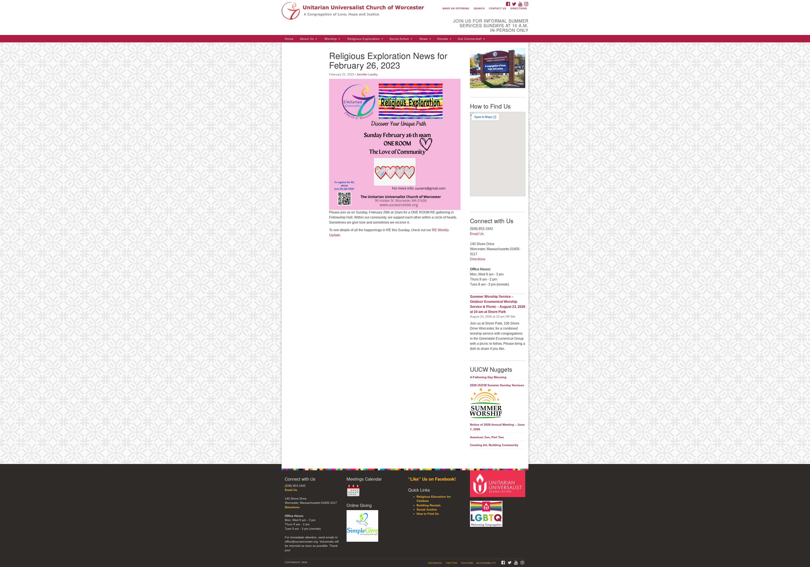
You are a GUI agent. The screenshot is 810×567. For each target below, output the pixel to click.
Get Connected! (470, 38)
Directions (518, 8)
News (423, 38)
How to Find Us (428, 513)
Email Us (477, 234)
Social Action (399, 38)
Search (479, 8)
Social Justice (427, 509)
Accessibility (486, 563)
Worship (330, 38)
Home (289, 38)
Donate (443, 38)
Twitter (451, 563)
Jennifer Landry (367, 74)
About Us (307, 38)
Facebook (435, 563)
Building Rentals (429, 505)
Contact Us (497, 8)
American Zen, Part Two (487, 437)
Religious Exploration (363, 38)
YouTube (467, 563)
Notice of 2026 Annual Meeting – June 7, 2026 (497, 427)
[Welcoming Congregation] (487, 511)
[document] (405, 253)
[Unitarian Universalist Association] (498, 483)
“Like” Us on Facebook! (432, 479)
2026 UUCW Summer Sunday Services (497, 385)
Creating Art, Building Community (494, 445)
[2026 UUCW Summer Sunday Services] (497, 403)
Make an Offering (456, 8)
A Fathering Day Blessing (488, 377)
